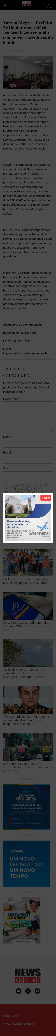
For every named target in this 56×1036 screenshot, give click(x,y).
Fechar (46, 497)
